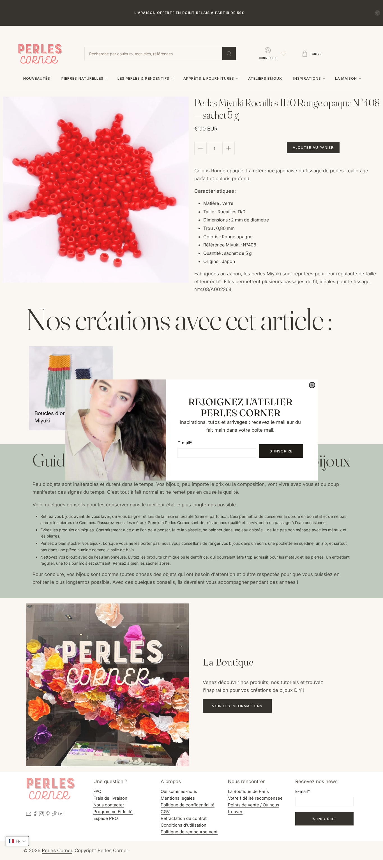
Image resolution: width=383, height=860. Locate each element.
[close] (312, 385)
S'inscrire (281, 451)
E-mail (184, 442)
